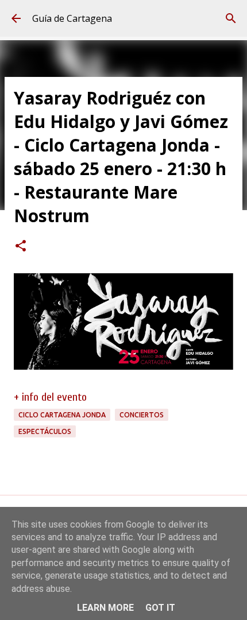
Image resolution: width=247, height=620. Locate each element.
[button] (21, 247)
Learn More (105, 607)
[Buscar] (231, 18)
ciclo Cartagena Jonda (62, 414)
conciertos (141, 414)
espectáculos (44, 431)
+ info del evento (50, 397)
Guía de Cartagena (72, 18)
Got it (160, 607)
